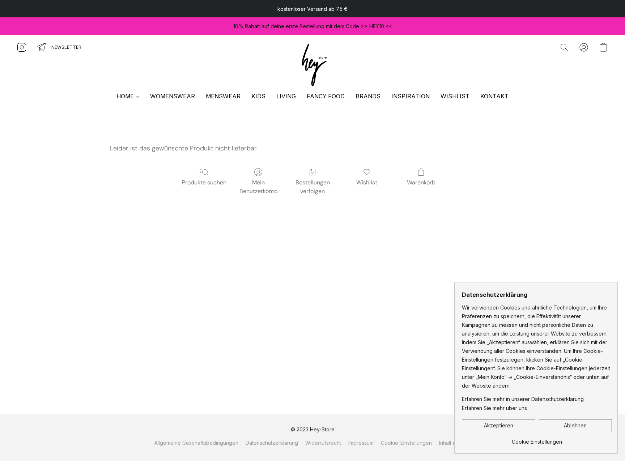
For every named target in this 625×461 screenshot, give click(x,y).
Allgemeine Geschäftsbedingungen (196, 443)
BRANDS (368, 96)
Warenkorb (421, 182)
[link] (537, 439)
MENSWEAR (223, 96)
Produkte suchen (204, 182)
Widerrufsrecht (323, 443)
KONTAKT (494, 96)
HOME (125, 96)
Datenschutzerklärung (272, 443)
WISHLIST (455, 96)
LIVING (286, 96)
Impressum (361, 443)
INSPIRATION (410, 96)
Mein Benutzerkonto (258, 187)
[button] (312, 63)
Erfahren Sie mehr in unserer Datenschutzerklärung (523, 399)
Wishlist (366, 182)
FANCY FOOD (326, 96)
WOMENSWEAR (172, 96)
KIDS (258, 96)
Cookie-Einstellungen (406, 443)
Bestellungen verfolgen (313, 187)
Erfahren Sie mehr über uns (494, 408)
